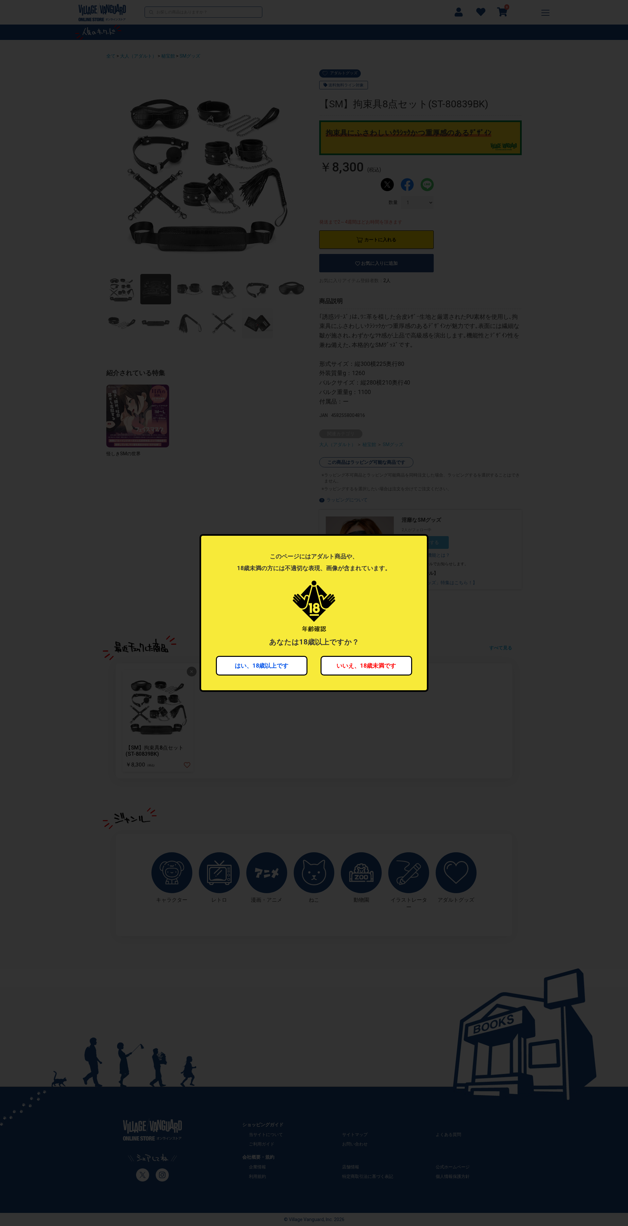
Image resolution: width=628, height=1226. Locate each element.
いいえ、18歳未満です (366, 665)
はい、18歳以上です (261, 665)
